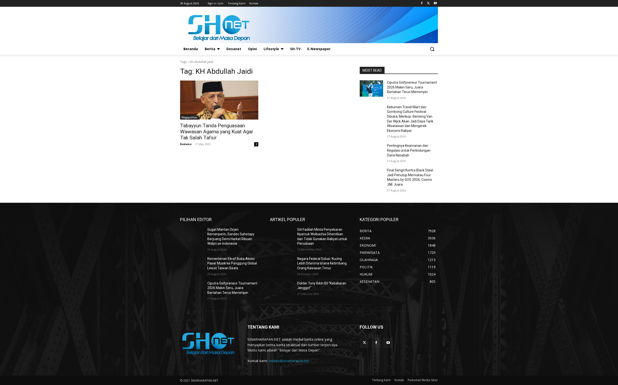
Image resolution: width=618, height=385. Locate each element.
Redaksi (186, 144)
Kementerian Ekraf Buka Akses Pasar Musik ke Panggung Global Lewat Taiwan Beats (232, 263)
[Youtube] (435, 3)
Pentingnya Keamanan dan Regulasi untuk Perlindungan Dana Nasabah (408, 150)
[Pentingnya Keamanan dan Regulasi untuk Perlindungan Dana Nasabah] (371, 151)
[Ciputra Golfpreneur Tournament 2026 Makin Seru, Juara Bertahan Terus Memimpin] (371, 88)
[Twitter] (428, 3)
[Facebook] (422, 3)
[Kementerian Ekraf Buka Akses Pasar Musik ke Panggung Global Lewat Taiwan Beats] (192, 265)
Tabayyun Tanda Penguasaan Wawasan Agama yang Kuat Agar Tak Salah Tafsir (216, 132)
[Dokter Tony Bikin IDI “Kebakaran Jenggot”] (281, 289)
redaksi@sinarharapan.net (289, 360)
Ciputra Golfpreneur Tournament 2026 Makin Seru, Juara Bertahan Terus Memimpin (412, 87)
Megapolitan (189, 117)
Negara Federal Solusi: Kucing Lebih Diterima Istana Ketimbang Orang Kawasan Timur (322, 263)
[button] (432, 49)
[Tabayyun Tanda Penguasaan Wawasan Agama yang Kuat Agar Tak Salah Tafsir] (219, 100)
